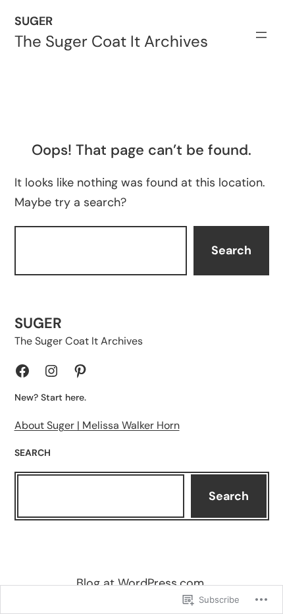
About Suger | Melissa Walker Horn (97, 425)
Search (231, 250)
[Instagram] (51, 371)
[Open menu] (261, 35)
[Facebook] (22, 371)
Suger (33, 21)
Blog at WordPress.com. (141, 583)
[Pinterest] (80, 371)
